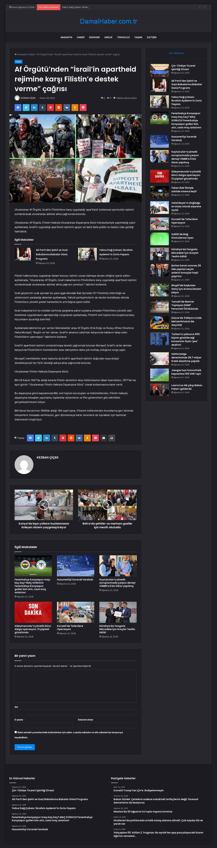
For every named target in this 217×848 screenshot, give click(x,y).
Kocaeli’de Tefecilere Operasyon (70, 627)
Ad (17, 707)
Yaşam (138, 37)
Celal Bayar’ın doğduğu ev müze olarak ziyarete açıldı (186, 206)
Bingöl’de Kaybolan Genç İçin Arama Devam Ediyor (186, 289)
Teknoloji (123, 37)
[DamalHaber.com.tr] (108, 21)
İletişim (151, 37)
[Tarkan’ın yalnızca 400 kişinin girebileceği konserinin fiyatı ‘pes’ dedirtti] (159, 338)
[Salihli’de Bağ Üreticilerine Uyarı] (159, 239)
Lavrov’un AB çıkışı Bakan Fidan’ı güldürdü (186, 387)
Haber (80, 37)
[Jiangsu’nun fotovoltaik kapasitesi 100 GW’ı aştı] (159, 375)
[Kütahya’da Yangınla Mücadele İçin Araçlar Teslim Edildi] (118, 612)
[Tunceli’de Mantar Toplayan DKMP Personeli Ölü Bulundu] (159, 306)
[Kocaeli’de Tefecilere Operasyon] (75, 612)
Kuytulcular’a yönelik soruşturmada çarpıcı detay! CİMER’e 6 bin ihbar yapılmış (117, 583)
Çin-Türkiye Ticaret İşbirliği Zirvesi (183, 67)
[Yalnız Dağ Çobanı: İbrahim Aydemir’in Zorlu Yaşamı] (87, 254)
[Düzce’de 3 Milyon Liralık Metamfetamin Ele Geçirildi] (159, 322)
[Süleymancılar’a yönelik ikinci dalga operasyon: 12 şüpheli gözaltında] (33, 612)
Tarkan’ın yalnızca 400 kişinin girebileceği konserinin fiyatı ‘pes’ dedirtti (185, 339)
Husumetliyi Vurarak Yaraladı (75, 579)
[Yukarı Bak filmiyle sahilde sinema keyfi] (159, 192)
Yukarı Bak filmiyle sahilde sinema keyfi (184, 189)
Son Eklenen (176, 53)
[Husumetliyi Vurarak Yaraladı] (75, 565)
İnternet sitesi (85, 719)
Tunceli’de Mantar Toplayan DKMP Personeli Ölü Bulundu (184, 305)
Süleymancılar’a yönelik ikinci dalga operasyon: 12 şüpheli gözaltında (33, 629)
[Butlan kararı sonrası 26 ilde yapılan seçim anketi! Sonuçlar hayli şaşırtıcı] (159, 270)
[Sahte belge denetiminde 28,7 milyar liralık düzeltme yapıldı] (159, 358)
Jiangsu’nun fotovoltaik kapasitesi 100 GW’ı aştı (186, 372)
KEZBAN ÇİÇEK (28, 98)
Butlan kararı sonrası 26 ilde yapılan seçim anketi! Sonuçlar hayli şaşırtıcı (186, 271)
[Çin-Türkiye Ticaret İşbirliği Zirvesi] (159, 70)
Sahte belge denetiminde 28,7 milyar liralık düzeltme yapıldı (186, 357)
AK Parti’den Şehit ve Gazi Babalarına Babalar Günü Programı (52, 254)
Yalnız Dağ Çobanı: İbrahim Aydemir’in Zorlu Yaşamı (88, 7)
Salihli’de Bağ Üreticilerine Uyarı (182, 236)
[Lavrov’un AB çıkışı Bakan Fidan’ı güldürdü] (159, 390)
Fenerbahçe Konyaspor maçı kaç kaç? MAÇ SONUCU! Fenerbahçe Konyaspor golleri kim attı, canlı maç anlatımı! (32, 586)
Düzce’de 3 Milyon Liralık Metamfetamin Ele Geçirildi (186, 321)
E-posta (20, 719)
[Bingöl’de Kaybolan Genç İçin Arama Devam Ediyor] (159, 290)
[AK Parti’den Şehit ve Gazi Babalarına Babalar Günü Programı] (24, 254)
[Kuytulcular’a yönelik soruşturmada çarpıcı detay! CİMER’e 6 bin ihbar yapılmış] (118, 565)
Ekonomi (94, 37)
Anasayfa (66, 37)
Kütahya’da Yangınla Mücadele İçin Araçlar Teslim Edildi (117, 629)
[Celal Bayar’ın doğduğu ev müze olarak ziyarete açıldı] (159, 207)
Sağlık (108, 37)
